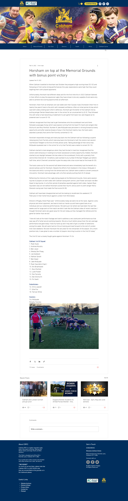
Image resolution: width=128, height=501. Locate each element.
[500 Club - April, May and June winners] (94, 389)
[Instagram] (88, 462)
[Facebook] (92, 462)
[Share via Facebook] (30, 361)
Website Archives (26, 483)
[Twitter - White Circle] (103, 3)
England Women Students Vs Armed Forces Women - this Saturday (63, 401)
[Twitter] (97, 462)
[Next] (120, 25)
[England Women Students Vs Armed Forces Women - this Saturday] (64, 389)
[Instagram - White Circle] (107, 3)
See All (106, 378)
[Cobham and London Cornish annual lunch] (33, 389)
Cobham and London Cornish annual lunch (32, 401)
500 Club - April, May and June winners (94, 401)
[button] (80, 4)
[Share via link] (44, 361)
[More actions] (97, 66)
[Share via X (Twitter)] (35, 361)
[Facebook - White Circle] (100, 3)
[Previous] (8, 25)
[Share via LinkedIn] (39, 361)
